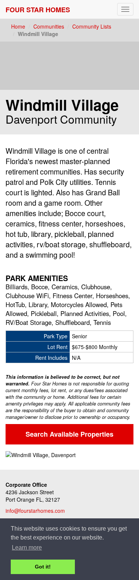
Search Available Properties (69, 434)
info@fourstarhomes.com (35, 510)
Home (18, 26)
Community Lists (91, 26)
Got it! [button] (43, 567)
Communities (48, 26)
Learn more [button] (27, 547)
